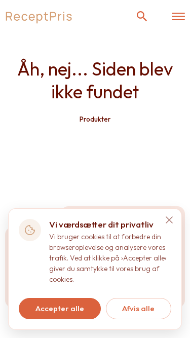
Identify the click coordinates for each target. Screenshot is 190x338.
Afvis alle (138, 308)
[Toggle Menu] (178, 16)
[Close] (169, 220)
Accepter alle (59, 308)
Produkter (95, 119)
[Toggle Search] (142, 16)
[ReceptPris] (39, 16)
